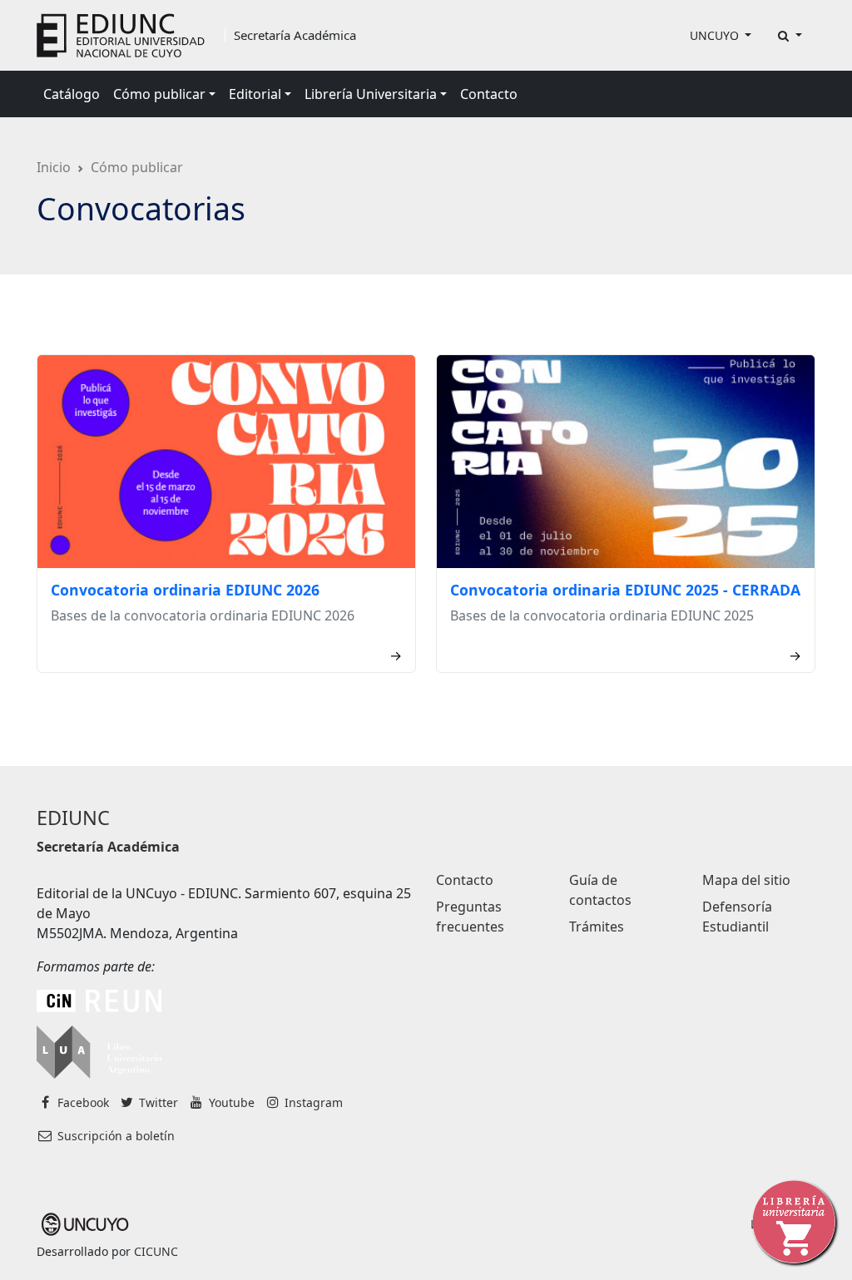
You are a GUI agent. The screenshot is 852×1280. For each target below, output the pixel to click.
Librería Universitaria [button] (371, 94)
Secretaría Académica (295, 35)
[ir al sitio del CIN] (99, 1000)
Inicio (54, 167)
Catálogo (71, 94)
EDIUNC (73, 817)
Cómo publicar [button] (159, 94)
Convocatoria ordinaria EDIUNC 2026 (185, 590)
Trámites (596, 926)
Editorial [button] (255, 94)
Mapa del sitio (746, 880)
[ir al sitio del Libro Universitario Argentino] (99, 1050)
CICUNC (156, 1251)
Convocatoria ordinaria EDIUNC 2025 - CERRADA (625, 590)
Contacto (489, 94)
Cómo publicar (137, 167)
